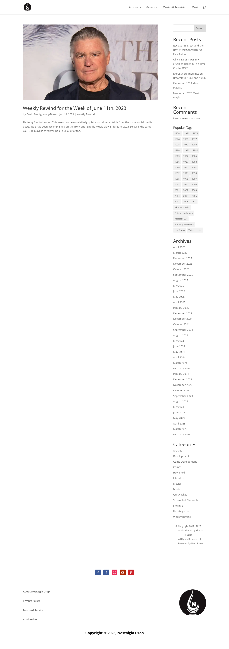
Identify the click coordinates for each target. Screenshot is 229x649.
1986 (177, 161)
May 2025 (179, 296)
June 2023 (179, 412)
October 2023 (181, 390)
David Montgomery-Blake (41, 114)
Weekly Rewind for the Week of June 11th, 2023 (74, 108)
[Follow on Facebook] (98, 572)
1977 (194, 139)
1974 (177, 139)
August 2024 (180, 335)
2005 (185, 195)
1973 (195, 133)
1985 (194, 156)
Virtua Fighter (195, 229)
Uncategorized (182, 511)
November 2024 (182, 318)
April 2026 (179, 247)
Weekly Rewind (86, 114)
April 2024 (179, 357)
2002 (185, 190)
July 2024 (178, 341)
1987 (185, 161)
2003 (194, 190)
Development (181, 456)
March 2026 (180, 252)
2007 (177, 201)
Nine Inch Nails (182, 207)
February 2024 (181, 368)
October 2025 (181, 269)
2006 (194, 195)
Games (150, 7)
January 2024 (181, 373)
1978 (177, 144)
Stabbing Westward (184, 224)
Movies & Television (175, 7)
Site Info (178, 505)
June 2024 (179, 346)
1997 (194, 178)
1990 (185, 167)
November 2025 (182, 263)
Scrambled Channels (185, 500)
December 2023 (182, 379)
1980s (178, 150)
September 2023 (183, 396)
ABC (194, 201)
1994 (194, 173)
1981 (186, 150)
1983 (177, 156)
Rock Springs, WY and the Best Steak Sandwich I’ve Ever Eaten (188, 50)
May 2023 (179, 418)
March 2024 (180, 363)
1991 (194, 167)
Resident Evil (181, 218)
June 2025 (179, 291)
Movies (177, 483)
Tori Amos (180, 229)
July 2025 (178, 285)
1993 (185, 173)
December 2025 (182, 258)
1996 (185, 178)
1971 (186, 133)
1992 (177, 173)
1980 (194, 144)
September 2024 (183, 329)
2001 (177, 190)
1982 (195, 150)
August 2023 (180, 401)
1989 (177, 167)
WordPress (197, 543)
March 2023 (180, 429)
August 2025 (180, 280)
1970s (178, 133)
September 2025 (183, 274)
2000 (194, 184)
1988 (194, 161)
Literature (179, 478)
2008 (185, 201)
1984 (185, 156)
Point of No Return (184, 212)
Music (195, 7)
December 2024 (182, 313)
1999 (185, 184)
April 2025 (179, 302)
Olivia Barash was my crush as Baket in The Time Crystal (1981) (189, 64)
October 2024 (181, 324)
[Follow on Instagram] (114, 572)
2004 (177, 195)
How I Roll (179, 472)
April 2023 (179, 423)
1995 (177, 178)
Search (200, 28)
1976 (185, 139)
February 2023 (181, 434)
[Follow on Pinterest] (131, 572)
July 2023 (178, 407)
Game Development (185, 461)
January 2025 (181, 307)
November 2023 (182, 385)
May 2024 (179, 351)
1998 (177, 184)
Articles (133, 7)
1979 (185, 144)
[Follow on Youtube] (123, 572)
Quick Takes (180, 494)
